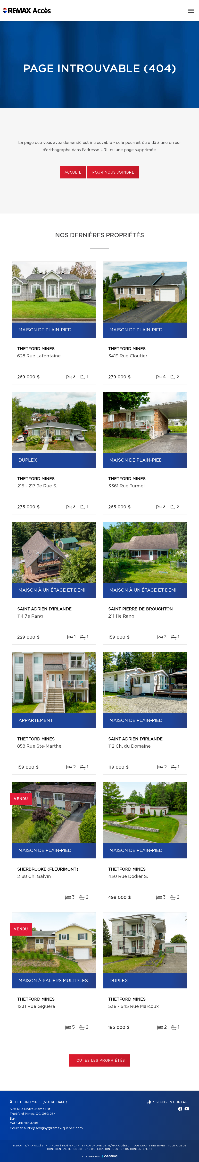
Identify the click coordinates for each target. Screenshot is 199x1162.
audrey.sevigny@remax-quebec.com (53, 1128)
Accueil (73, 172)
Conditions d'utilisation (91, 1149)
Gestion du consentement (132, 1149)
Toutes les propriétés (99, 1060)
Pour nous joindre (113, 172)
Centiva (109, 1156)
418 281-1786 (28, 1123)
